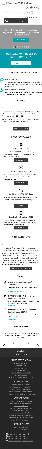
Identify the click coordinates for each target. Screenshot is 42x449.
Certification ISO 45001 (21, 171)
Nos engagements (21, 368)
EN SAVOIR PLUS (21, 160)
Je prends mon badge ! (17, 291)
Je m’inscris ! (13, 319)
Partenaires (21, 370)
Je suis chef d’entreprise (15, 90)
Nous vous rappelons (21, 427)
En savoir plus (21, 40)
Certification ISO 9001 (21, 149)
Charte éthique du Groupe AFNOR (21, 417)
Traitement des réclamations (21, 373)
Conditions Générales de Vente (21, 401)
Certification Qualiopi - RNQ (21, 217)
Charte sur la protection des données (21, 413)
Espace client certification (21, 384)
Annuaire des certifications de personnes (21, 394)
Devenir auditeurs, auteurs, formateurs (21, 392)
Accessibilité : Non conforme (21, 420)
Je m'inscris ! (13, 305)
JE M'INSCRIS (21, 354)
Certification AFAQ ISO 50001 (21, 194)
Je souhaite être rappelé (17, 21)
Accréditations (21, 366)
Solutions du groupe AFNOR (21, 389)
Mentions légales (21, 375)
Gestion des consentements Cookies (21, 377)
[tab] (13, 47)
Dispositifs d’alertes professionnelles (21, 415)
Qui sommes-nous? (21, 363)
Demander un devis (21, 63)
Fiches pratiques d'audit (21, 410)
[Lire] (3, 31)
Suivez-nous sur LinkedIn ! (21, 268)
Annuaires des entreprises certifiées (21, 387)
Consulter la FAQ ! (21, 128)
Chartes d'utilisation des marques (21, 408)
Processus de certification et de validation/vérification (21, 405)
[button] (37, 7)
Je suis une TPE (11, 80)
